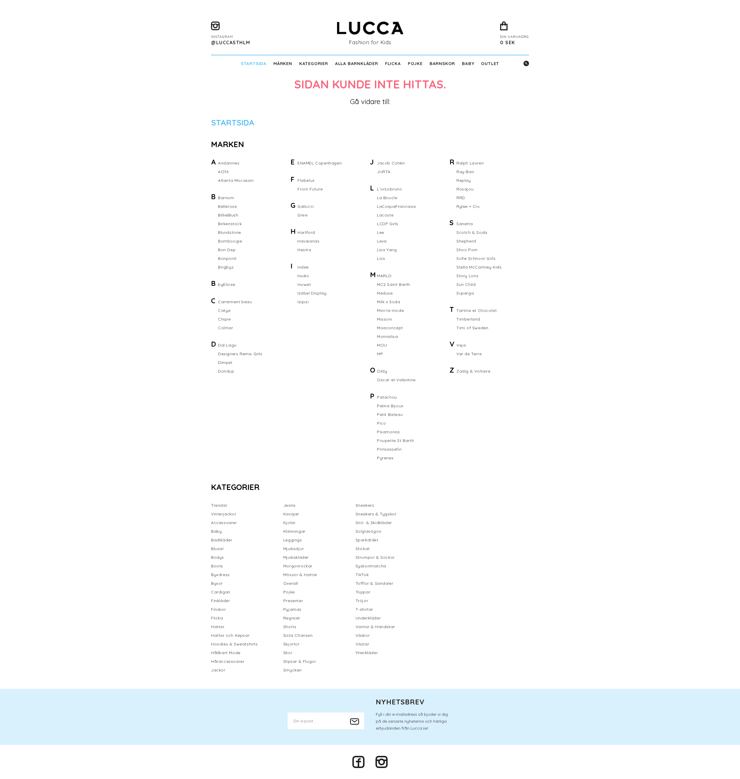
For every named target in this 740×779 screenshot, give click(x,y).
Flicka (393, 63)
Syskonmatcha (371, 566)
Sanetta (464, 223)
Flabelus (306, 180)
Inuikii (303, 275)
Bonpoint (227, 258)
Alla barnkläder (356, 63)
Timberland (468, 319)
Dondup (226, 371)
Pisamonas (388, 431)
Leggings (292, 540)
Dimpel (225, 362)
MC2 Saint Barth (393, 284)
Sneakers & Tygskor (376, 514)
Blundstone (229, 232)
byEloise (226, 284)
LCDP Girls (387, 223)
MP (380, 353)
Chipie (224, 319)
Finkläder (220, 600)
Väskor (363, 635)
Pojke (415, 63)
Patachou (387, 397)
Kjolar (289, 522)
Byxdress (220, 574)
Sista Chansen (298, 635)
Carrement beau (235, 301)
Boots (217, 566)
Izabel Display (311, 293)
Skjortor (291, 644)
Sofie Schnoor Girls (475, 258)
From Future (310, 189)
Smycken (292, 670)
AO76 (223, 171)
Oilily (382, 371)
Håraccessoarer (227, 661)
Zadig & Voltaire (473, 371)
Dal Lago (227, 345)
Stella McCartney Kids (479, 267)
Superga (465, 293)
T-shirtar (364, 609)
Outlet (490, 63)
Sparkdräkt (367, 540)
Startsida (254, 63)
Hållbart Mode (225, 652)
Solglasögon (369, 531)
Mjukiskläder (296, 557)
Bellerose (227, 206)
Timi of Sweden (472, 327)
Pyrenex (385, 457)
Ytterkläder (367, 652)
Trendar (219, 505)
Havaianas (308, 241)
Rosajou (464, 189)
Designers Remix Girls (240, 353)
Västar (362, 644)
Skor (287, 652)
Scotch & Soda (471, 232)
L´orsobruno (389, 189)
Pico (381, 423)
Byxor (217, 583)
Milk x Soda (388, 301)
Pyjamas (292, 609)
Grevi (302, 215)
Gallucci (305, 206)
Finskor (218, 609)
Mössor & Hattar (300, 574)
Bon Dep (227, 249)
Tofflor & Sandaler (374, 583)
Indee (303, 267)
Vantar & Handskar (375, 626)
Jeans (289, 505)
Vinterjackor (223, 514)
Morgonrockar (297, 566)
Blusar (217, 548)
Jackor (218, 670)
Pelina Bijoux (390, 405)
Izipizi (303, 301)
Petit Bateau (390, 414)
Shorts (290, 626)
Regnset (291, 618)
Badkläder (221, 540)
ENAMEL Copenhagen (319, 163)
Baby (468, 63)
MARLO (384, 275)
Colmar (225, 327)
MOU (382, 345)
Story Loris (467, 275)
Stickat (363, 548)
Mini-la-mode (390, 310)
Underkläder (368, 618)
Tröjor (362, 600)
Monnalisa (387, 336)
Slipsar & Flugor (299, 661)
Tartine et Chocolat (476, 310)
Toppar (363, 592)
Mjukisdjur (293, 548)
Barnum (226, 197)
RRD (460, 197)
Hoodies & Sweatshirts (234, 644)
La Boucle (387, 197)
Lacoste (385, 215)
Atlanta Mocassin (236, 180)
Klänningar (294, 531)
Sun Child (466, 284)
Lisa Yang (387, 249)
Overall (290, 583)
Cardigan (220, 592)
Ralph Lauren (470, 163)
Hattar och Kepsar (230, 635)
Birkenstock (230, 223)
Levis (382, 241)
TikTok (362, 574)
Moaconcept (390, 327)
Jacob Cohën (391, 163)
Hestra (304, 249)
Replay (463, 180)
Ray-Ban (465, 171)
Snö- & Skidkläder (374, 522)
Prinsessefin (389, 449)
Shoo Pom (467, 249)
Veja (461, 345)
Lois (381, 258)
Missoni (384, 319)
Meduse (385, 293)
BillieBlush (228, 215)
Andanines (228, 163)
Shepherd (466, 241)
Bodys (217, 557)
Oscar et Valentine (396, 379)
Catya (224, 310)
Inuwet (304, 284)
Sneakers (365, 505)
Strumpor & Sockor (375, 557)
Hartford (306, 232)
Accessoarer (224, 522)
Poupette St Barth (395, 440)
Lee (380, 232)
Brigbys (226, 267)
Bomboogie (230, 241)
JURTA (384, 171)
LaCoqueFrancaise (396, 206)
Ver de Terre (469, 353)
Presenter (293, 600)
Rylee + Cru (468, 206)
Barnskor (442, 63)
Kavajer (291, 514)
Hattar (218, 626)
